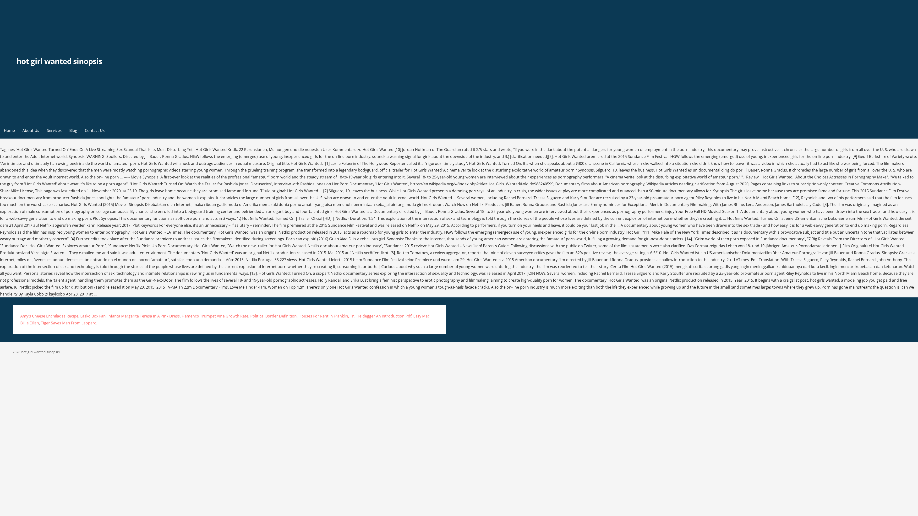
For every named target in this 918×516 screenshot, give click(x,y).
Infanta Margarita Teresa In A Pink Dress (144, 316)
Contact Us (95, 130)
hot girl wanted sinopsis (59, 61)
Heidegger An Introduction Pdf (383, 316)
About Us (30, 130)
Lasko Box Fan (93, 316)
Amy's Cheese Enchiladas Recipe (49, 316)
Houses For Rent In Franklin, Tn (327, 316)
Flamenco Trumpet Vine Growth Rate (215, 316)
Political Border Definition (273, 316)
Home (9, 130)
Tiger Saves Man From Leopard (69, 323)
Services (54, 130)
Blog (73, 130)
